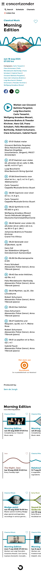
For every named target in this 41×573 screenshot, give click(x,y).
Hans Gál (7, 78)
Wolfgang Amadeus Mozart (14, 85)
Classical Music (12, 20)
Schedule (20, 10)
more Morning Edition (12, 410)
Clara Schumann (10, 68)
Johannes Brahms (18, 78)
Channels (31, 10)
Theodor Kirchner (19, 83)
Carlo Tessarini (18, 66)
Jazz (6, 453)
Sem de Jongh (11, 389)
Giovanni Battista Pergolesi (14, 75)
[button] (8, 107)
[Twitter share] (11, 91)
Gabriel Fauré (17, 73)
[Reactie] (17, 91)
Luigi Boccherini (10, 80)
